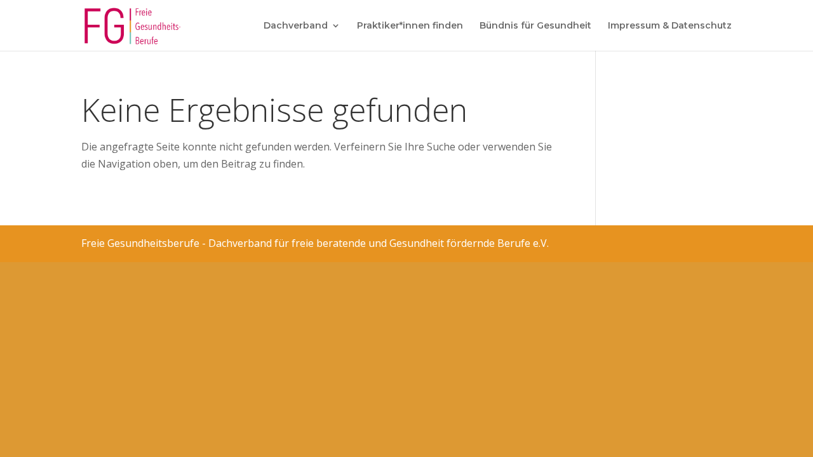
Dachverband (296, 26)
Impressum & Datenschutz (670, 26)
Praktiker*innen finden (410, 26)
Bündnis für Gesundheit (535, 26)
